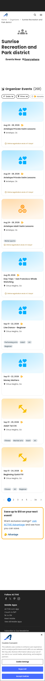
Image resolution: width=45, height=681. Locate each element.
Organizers (14, 19)
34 (35, 499)
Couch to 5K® (10, 612)
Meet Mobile (9, 618)
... (31, 499)
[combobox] (8, 96)
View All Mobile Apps (13, 621)
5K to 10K (8, 615)
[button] (22, 96)
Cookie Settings (22, 662)
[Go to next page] (41, 500)
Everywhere (31, 59)
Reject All (22, 669)
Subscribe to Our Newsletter (16, 630)
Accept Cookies (22, 676)
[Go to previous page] (4, 500)
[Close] (41, 635)
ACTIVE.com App (11, 609)
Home (4, 19)
